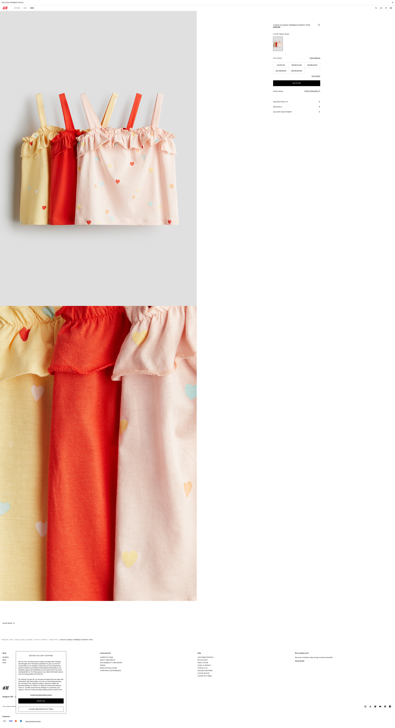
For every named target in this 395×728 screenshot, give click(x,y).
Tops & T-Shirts (41, 640)
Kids (32, 8)
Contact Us (202, 668)
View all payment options (33, 721)
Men (25, 8)
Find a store (203, 663)
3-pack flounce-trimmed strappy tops (76, 640)
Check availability (312, 91)
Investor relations (108, 668)
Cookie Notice (204, 673)
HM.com (5, 640)
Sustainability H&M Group (111, 663)
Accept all (41, 701)
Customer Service (205, 657)
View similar (315, 58)
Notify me (297, 83)
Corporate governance (110, 670)
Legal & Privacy (204, 665)
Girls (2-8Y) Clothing (24, 640)
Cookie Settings (205, 676)
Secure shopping (205, 670)
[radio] (278, 44)
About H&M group (107, 660)
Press (102, 665)
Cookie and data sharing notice (41, 695)
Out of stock (277, 58)
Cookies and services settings (41, 709)
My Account (203, 660)
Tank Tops (53, 640)
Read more (299, 661)
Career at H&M (106, 657)
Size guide (316, 76)
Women (17, 8)
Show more (7, 623)
